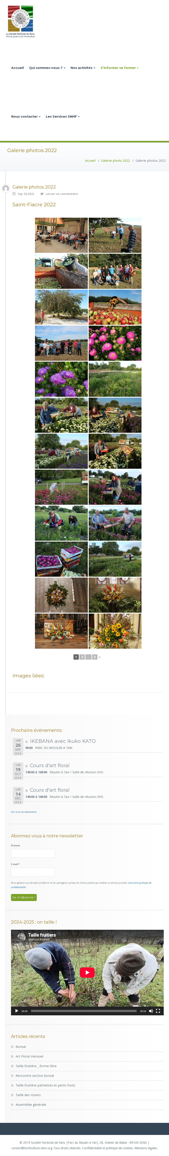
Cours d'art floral (50, 765)
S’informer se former (118, 68)
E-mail (15, 864)
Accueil (17, 68)
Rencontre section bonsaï (35, 1076)
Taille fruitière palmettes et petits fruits (45, 1085)
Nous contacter (24, 116)
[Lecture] (17, 1011)
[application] (87, 972)
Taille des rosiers (28, 1095)
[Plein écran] (158, 1011)
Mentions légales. (146, 1148)
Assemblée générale (31, 1105)
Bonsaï (21, 1047)
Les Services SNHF (61, 116)
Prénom (15, 845)
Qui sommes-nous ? (45, 68)
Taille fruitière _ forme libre (36, 1066)
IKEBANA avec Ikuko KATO (63, 741)
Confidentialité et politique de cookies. (108, 1148)
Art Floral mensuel (29, 1056)
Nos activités (81, 68)
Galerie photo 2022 (115, 161)
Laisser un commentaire (62, 194)
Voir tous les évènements (24, 812)
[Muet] (151, 1011)
